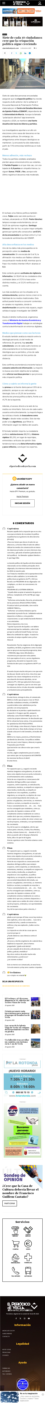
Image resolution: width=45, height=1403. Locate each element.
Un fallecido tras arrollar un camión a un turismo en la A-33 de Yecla (17, 1042)
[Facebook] (12, 53)
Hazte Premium (23, 496)
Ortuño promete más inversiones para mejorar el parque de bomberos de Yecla (17, 1014)
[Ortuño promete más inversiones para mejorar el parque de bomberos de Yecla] (35, 1014)
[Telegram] (30, 53)
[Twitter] (16, 53)
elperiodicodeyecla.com (10, 48)
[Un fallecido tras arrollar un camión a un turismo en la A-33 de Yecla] (35, 1043)
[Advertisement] (22, 196)
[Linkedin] (25, 53)
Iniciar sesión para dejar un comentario (16, 986)
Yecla (4, 34)
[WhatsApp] (21, 53)
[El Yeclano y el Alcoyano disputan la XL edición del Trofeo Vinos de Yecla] (35, 1001)
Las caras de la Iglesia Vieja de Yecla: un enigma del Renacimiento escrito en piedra (17, 1029)
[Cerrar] (43, 1394)
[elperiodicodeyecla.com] (22, 458)
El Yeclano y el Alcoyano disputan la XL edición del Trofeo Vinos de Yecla (17, 1000)
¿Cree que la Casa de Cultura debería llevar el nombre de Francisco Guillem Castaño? (20, 1191)
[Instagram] (24, 1318)
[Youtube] (28, 1318)
